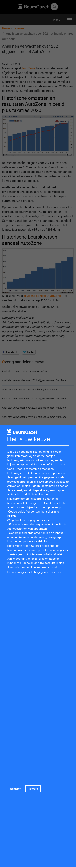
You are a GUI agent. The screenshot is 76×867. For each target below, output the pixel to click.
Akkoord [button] (33, 788)
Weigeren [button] (15, 788)
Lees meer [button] (58, 572)
